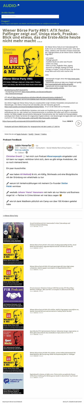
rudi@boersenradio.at (51, 23)
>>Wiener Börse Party (10, 216)
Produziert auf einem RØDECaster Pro (17, 127)
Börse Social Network (16, 402)
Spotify (31, 134)
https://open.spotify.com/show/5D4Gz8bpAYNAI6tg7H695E (24, 107)
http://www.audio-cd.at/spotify (28, 118)
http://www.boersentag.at (14, 94)
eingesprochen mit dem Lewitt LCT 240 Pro (45, 127)
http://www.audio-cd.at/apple (48, 118)
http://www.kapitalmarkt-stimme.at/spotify (59, 84)
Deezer (37, 134)
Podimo (44, 134)
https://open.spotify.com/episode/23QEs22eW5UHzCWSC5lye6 (24, 121)
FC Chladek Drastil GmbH (74, 402)
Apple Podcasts (22, 134)
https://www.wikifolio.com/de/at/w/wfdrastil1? (37, 92)
